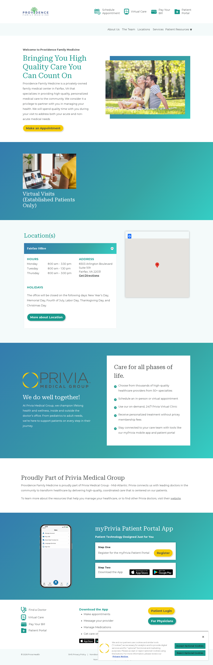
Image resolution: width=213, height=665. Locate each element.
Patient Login (161, 611)
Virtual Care (138, 11)
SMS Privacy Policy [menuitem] (77, 654)
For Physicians (162, 621)
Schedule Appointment (111, 11)
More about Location (46, 317)
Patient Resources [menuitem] (177, 29)
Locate (129, 236)
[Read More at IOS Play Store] (86, 640)
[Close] (203, 637)
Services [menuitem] (158, 29)
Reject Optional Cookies (190, 653)
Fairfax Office (36, 248)
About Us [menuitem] (114, 29)
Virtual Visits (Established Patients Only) (49, 199)
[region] (153, 645)
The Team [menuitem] (128, 29)
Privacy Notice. (120, 656)
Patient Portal (186, 11)
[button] (157, 265)
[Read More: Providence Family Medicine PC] (48, 12)
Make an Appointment (43, 128)
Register (163, 553)
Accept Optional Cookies (190, 646)
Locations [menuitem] (144, 29)
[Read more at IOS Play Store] (139, 572)
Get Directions (89, 275)
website (176, 498)
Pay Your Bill (164, 11)
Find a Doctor (37, 609)
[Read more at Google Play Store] (163, 572)
